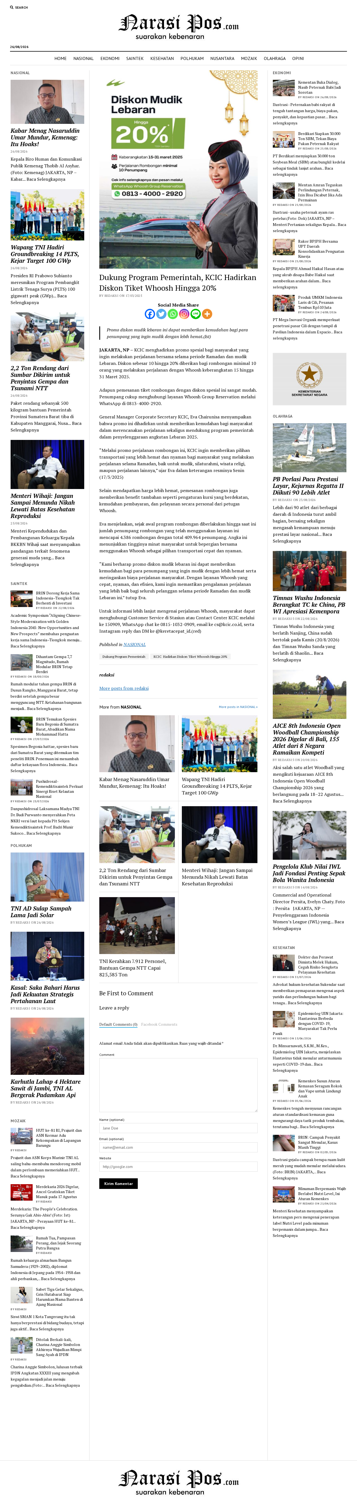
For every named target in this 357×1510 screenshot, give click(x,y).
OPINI (298, 58)
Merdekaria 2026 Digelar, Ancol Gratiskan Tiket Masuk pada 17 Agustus (57, 1191)
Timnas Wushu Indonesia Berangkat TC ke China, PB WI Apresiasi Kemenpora (309, 604)
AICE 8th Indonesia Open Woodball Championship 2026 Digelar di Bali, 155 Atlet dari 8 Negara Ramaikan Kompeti (307, 739)
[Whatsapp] (173, 314)
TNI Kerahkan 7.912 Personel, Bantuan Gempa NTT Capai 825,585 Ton (132, 968)
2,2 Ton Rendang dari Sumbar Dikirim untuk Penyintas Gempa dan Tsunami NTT (40, 378)
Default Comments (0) (118, 1024)
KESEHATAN (162, 58)
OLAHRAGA (275, 58)
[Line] (195, 314)
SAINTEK (135, 58)
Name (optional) (111, 1120)
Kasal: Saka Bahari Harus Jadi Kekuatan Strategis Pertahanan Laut (45, 994)
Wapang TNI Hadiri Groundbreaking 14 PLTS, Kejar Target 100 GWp (45, 254)
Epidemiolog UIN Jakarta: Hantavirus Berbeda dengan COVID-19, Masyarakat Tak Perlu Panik (308, 1023)
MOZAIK (249, 58)
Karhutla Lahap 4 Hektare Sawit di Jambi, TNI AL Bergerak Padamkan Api (46, 1088)
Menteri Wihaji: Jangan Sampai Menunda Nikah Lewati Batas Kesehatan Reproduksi (43, 505)
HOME (60, 58)
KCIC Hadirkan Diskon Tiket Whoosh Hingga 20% (190, 656)
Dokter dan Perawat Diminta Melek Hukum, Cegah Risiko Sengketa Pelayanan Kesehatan (318, 965)
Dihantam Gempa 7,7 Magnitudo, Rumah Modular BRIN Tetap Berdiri (54, 664)
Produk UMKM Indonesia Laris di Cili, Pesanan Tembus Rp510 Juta (320, 302)
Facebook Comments (159, 1024)
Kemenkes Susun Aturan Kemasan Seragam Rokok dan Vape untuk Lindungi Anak (320, 1088)
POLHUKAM (192, 58)
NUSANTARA (222, 58)
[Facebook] (150, 314)
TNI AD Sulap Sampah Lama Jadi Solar (41, 911)
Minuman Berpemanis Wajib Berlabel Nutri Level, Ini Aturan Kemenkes (322, 1193)
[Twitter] (161, 314)
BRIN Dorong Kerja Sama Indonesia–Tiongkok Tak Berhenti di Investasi (57, 598)
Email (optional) (111, 1139)
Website (105, 1158)
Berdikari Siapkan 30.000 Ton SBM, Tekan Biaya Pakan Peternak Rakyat (319, 138)
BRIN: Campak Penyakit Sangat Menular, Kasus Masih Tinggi (319, 1142)
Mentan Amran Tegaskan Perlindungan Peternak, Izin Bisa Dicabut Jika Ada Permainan (320, 192)
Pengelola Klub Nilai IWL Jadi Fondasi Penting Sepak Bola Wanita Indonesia (309, 873)
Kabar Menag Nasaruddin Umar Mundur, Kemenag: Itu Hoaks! (45, 137)
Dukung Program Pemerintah (124, 656)
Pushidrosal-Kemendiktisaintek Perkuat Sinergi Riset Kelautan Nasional (59, 789)
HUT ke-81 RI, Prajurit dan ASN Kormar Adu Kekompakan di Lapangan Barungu (59, 1138)
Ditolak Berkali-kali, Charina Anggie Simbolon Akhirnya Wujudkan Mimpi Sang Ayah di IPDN (58, 1347)
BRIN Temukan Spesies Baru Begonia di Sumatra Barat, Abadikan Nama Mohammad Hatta (57, 727)
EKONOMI (110, 58)
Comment (106, 1055)
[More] (207, 314)
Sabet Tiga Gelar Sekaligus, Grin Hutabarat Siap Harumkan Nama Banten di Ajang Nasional (59, 1297)
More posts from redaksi (124, 688)
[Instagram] (184, 314)
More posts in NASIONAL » (238, 707)
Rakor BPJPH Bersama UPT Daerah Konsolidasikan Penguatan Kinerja (321, 249)
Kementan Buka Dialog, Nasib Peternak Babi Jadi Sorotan (319, 87)
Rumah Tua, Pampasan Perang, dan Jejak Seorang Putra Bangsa (58, 1243)
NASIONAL (83, 58)
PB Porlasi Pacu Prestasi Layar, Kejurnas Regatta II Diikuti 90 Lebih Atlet (308, 486)
